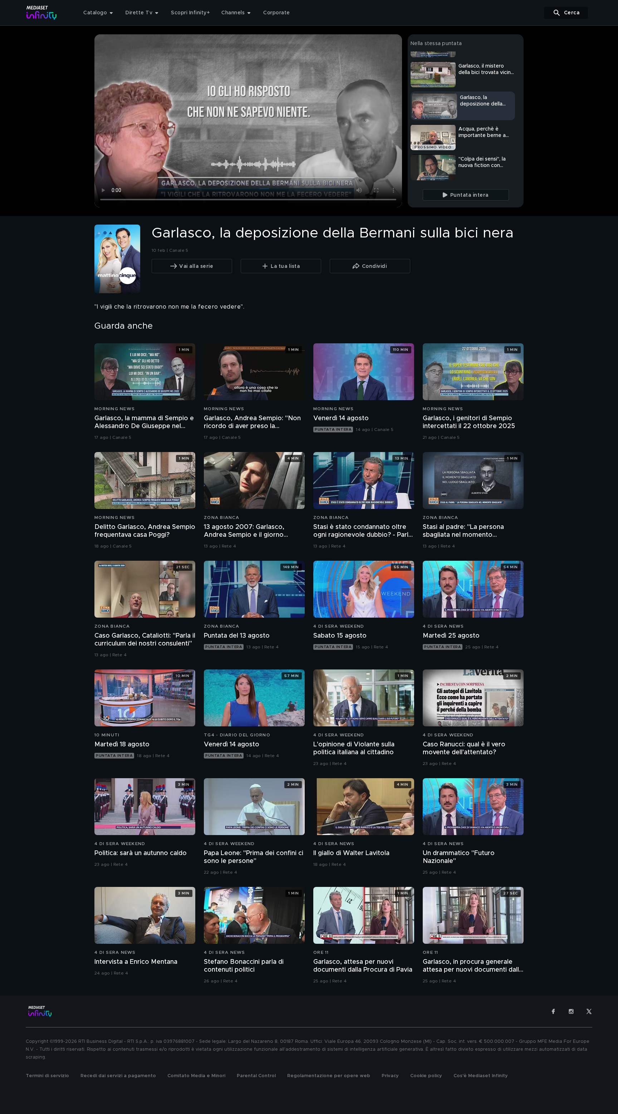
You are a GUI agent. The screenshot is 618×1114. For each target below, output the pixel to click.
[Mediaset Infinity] (42, 12)
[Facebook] (553, 1011)
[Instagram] (571, 1011)
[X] (589, 1011)
